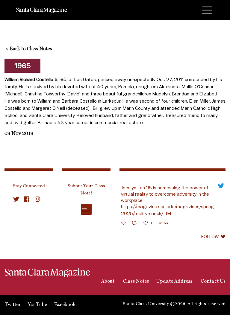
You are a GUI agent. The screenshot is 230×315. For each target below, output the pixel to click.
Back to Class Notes (29, 49)
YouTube (37, 304)
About (107, 281)
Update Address (174, 281)
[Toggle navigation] (207, 10)
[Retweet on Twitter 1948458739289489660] (136, 224)
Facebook (64, 304)
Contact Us (212, 281)
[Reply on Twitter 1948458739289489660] (124, 224)
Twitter (12, 304)
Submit (86, 209)
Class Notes (135, 281)
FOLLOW (210, 236)
